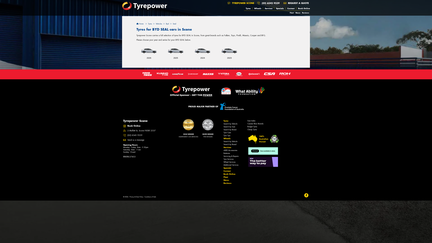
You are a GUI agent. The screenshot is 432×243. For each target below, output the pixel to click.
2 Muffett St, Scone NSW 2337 (141, 130)
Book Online (304, 8)
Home (141, 24)
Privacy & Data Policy (136, 197)
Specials (280, 8)
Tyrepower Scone (242, 3)
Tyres (248, 8)
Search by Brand (230, 129)
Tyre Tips (227, 135)
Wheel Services (229, 162)
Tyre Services (229, 159)
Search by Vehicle (230, 124)
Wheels (257, 8)
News (298, 13)
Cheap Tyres (252, 129)
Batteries (227, 153)
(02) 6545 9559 (271, 3)
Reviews (305, 13)
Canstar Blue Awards (255, 124)
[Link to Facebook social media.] (306, 195)
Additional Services (231, 165)
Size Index (251, 121)
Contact (291, 8)
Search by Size (229, 127)
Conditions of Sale (150, 197)
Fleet (292, 13)
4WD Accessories (230, 150)
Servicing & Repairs (231, 156)
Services (268, 8)
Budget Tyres (252, 126)
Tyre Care (227, 132)
